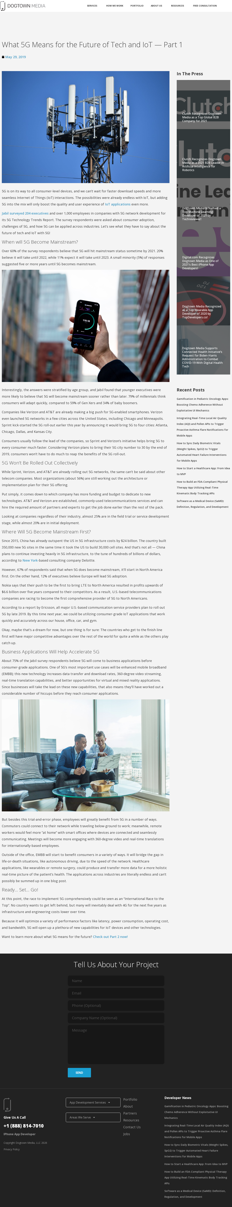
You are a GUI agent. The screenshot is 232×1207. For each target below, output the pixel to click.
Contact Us (132, 1127)
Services (92, 5)
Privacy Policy (12, 1149)
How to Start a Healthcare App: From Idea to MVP (195, 1164)
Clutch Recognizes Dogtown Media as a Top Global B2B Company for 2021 (201, 117)
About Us (156, 5)
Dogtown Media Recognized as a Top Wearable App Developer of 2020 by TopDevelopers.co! (201, 311)
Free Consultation (205, 5)
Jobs (126, 1134)
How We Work (114, 5)
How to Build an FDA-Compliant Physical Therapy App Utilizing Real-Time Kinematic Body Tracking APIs (202, 487)
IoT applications (117, 204)
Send (79, 1073)
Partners (130, 1113)
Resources (177, 5)
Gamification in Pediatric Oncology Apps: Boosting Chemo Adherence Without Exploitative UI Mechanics (203, 404)
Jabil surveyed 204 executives (25, 213)
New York (30, 560)
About (128, 1106)
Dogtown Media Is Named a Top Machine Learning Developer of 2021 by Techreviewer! (201, 213)
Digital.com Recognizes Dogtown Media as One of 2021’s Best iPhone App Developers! (200, 262)
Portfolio (137, 5)
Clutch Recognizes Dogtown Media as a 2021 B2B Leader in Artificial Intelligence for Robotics (203, 164)
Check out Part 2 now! (110, 936)
